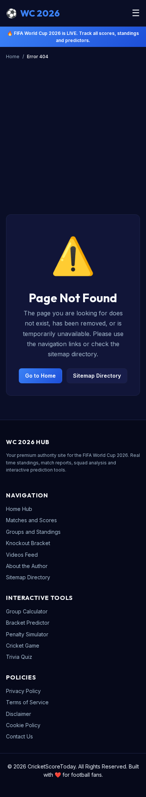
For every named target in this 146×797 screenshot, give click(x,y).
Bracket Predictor (27, 622)
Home (12, 56)
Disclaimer (18, 714)
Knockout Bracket (28, 543)
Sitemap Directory (97, 375)
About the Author (27, 566)
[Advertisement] (73, 148)
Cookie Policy (23, 725)
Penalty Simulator (27, 634)
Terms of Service (27, 702)
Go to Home (40, 375)
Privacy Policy (23, 691)
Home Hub (19, 509)
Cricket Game (22, 645)
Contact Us (19, 736)
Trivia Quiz (19, 657)
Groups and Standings (33, 532)
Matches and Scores (31, 520)
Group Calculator (27, 611)
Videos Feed (22, 554)
